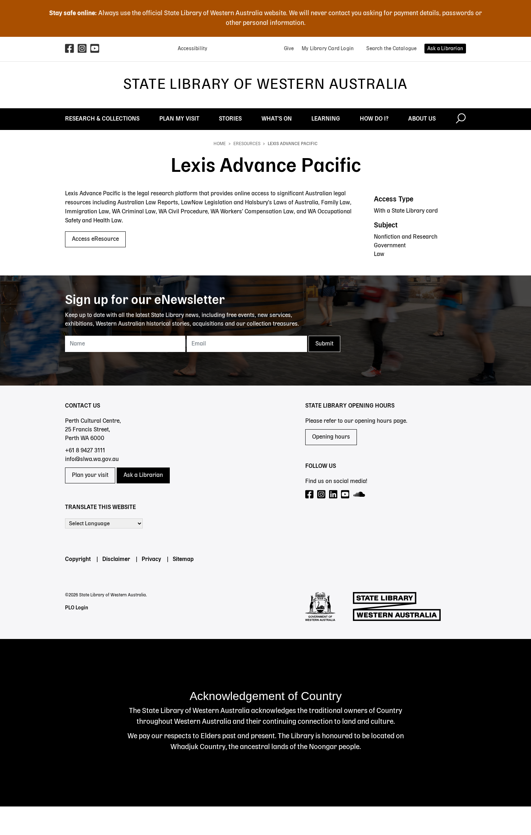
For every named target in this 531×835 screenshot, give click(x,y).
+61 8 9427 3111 (85, 450)
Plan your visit (90, 475)
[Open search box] (461, 119)
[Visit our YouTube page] (345, 495)
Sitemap (183, 559)
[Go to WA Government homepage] (320, 606)
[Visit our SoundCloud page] (359, 495)
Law (379, 254)
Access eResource (95, 239)
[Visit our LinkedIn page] (333, 495)
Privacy (151, 559)
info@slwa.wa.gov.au (92, 459)
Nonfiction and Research (405, 237)
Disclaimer (116, 559)
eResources (246, 144)
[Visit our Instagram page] (321, 495)
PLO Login (76, 608)
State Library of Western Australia (265, 85)
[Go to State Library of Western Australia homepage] (397, 606)
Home (219, 144)
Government (390, 245)
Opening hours (331, 437)
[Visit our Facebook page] (309, 495)
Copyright (78, 559)
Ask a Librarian (143, 475)
